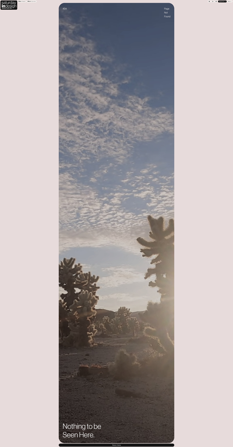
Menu (229, 1)
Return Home (116, 445)
